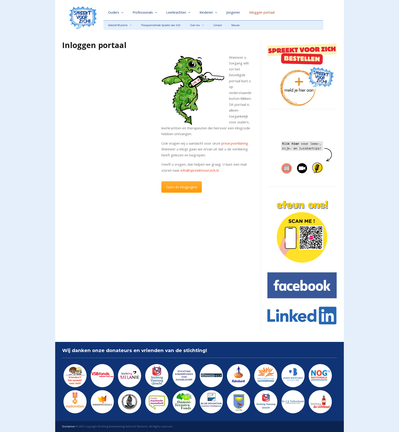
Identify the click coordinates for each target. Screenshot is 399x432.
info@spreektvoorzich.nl (200, 170)
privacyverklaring (234, 143)
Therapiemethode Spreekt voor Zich (161, 25)
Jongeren (233, 12)
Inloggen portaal (262, 12)
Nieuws (235, 25)
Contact (217, 25)
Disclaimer (68, 426)
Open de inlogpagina (181, 187)
